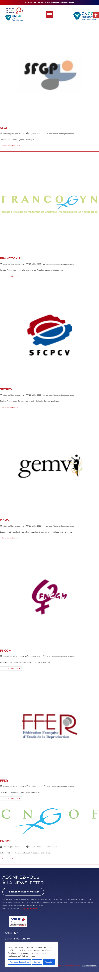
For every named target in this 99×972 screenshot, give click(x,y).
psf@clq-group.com (29, 908)
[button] (96, 15)
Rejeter (37, 962)
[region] (31, 954)
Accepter (49, 962)
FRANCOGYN (10, 258)
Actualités (11, 933)
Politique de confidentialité (68, 966)
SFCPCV (6, 389)
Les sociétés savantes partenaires (60, 134)
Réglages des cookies (19, 962)
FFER (4, 780)
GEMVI (5, 520)
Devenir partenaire (17, 938)
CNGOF (5, 841)
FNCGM (5, 650)
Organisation (51, 847)
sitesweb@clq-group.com (13, 134)
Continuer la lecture (12, 145)
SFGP (4, 128)
